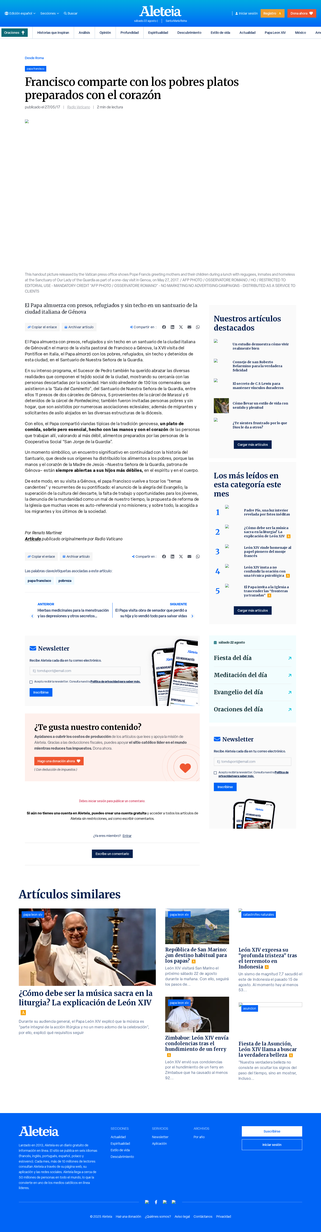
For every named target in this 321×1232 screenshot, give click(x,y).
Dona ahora (299, 13)
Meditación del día (240, 675)
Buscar (73, 13)
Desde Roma (34, 58)
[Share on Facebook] (164, 327)
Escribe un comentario (112, 853)
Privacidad (223, 1216)
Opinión (105, 32)
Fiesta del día (233, 658)
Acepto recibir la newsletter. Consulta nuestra (87, 681)
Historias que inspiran (53, 32)
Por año (199, 1137)
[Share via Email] (189, 327)
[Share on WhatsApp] (198, 327)
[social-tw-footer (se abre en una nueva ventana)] (165, 1202)
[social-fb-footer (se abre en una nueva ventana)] (156, 1202)
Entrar (127, 836)
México (300, 32)
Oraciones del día (238, 709)
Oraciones (11, 32)
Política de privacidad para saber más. (115, 681)
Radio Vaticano (78, 107)
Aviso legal (182, 1216)
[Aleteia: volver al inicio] (160, 11)
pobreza (65, 580)
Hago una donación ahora (56, 761)
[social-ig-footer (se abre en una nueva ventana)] (174, 1202)
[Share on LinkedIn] (172, 327)
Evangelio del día (238, 692)
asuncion (249, 1008)
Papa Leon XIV (275, 32)
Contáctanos (203, 1216)
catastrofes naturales (258, 914)
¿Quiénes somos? (158, 1216)
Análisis (84, 32)
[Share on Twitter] (181, 327)
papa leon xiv (32, 914)
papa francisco (39, 580)
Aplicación (159, 1143)
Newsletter (160, 1137)
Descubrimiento (189, 32)
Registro (269, 13)
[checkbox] (31, 682)
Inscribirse (41, 692)
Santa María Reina (176, 21)
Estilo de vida (220, 32)
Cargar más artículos (253, 444)
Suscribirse (272, 1131)
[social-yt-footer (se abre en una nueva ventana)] (147, 1202)
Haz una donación (128, 1216)
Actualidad (247, 32)
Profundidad (130, 32)
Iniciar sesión (248, 13)
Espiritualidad (158, 32)
